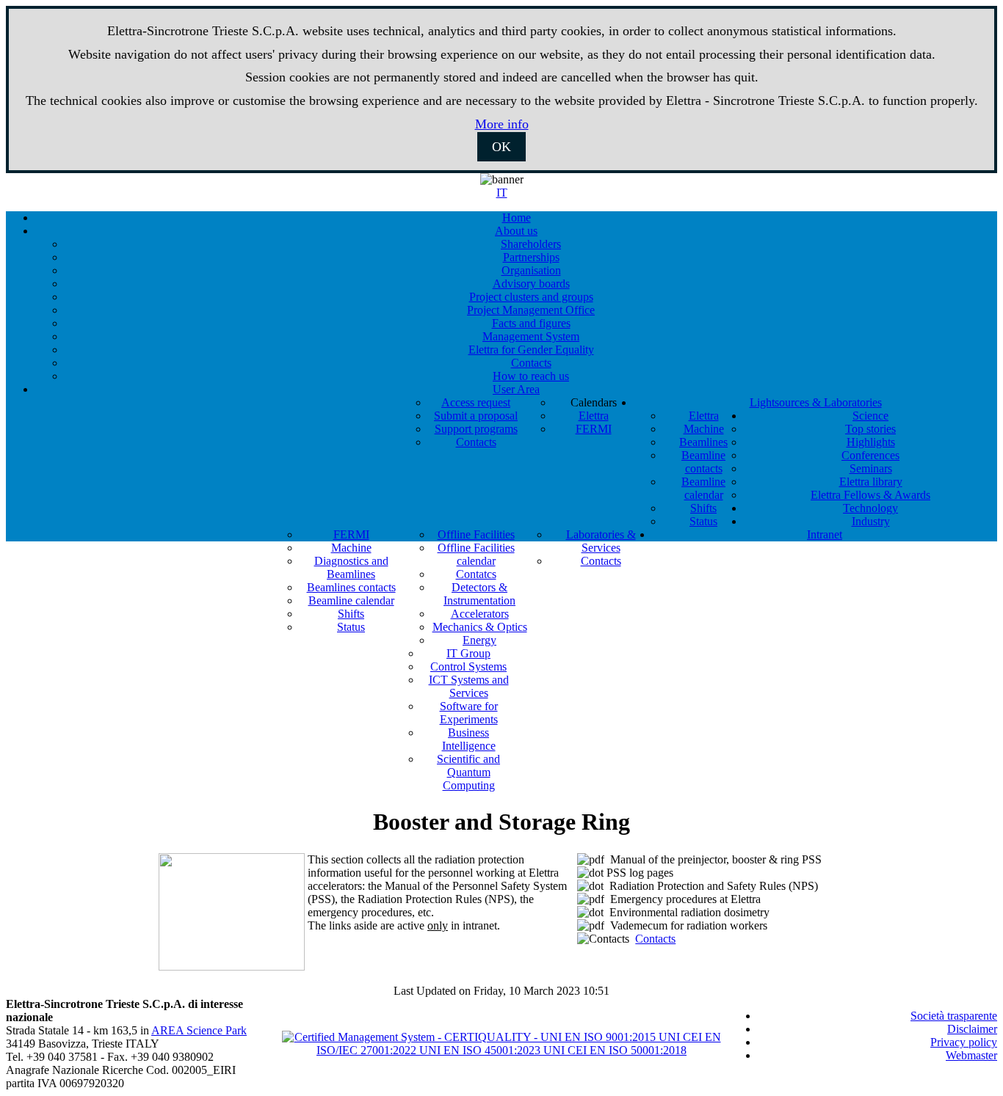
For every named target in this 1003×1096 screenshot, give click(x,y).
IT (501, 192)
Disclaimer (972, 1029)
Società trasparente (953, 1015)
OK (501, 146)
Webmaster (971, 1055)
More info (502, 124)
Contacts (655, 938)
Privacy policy (963, 1042)
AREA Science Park (199, 1030)
